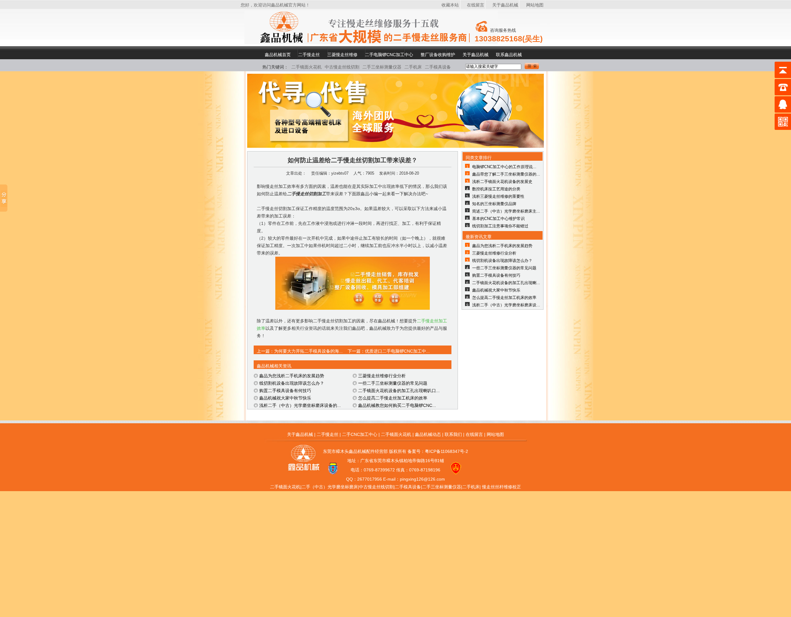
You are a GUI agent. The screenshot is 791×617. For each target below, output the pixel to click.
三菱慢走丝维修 (342, 54)
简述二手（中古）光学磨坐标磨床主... (506, 211)
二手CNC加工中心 (359, 434)
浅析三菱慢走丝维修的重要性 (498, 196)
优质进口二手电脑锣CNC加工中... (397, 351)
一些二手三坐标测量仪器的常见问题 (392, 383)
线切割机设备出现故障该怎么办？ (291, 383)
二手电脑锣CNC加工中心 (389, 54)
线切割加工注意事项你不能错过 (500, 226)
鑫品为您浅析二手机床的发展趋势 (291, 375)
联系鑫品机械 (509, 54)
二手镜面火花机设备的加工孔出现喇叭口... (399, 390)
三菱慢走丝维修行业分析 (382, 375)
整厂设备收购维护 (438, 54)
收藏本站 (450, 4)
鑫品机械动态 (428, 434)
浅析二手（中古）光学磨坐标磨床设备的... (300, 405)
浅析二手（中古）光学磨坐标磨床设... (506, 305)
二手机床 (413, 66)
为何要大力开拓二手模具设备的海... (308, 351)
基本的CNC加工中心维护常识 (498, 218)
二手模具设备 (438, 66)
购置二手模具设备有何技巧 (285, 390)
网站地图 (535, 4)
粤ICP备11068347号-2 (446, 451)
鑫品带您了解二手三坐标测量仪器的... (506, 174)
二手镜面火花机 (306, 66)
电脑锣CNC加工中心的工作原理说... (504, 166)
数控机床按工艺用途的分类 (496, 189)
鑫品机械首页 (278, 54)
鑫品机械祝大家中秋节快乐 (285, 397)
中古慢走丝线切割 (342, 66)
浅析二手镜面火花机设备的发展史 (502, 181)
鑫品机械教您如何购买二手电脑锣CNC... (397, 405)
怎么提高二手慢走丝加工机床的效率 (392, 397)
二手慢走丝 (309, 54)
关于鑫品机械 (505, 4)
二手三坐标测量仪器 (381, 66)
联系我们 (453, 434)
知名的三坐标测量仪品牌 (494, 203)
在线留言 (475, 4)
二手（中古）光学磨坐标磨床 (330, 486)
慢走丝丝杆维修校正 (501, 486)
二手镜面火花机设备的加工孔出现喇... (506, 282)
